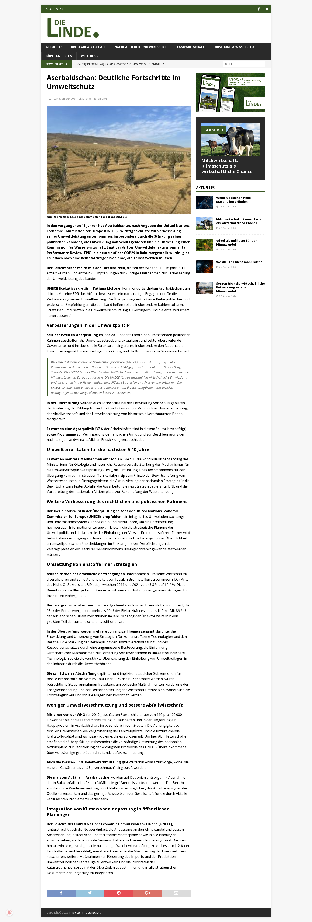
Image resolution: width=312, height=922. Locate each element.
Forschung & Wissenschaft (235, 47)
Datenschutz (93, 912)
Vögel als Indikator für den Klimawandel (236, 242)
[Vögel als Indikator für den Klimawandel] (204, 245)
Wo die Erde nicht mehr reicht (239, 262)
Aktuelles (54, 47)
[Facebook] (258, 9)
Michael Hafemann (94, 99)
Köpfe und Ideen (59, 56)
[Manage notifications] (9, 912)
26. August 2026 (227, 266)
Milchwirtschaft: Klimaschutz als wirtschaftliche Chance (227, 166)
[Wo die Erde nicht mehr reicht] (204, 266)
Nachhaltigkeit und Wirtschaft (141, 47)
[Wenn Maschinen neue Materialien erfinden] (204, 202)
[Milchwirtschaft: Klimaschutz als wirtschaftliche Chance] (230, 139)
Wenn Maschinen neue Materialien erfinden (233, 200)
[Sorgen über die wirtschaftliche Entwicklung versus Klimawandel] (204, 288)
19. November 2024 (64, 99)
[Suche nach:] (244, 64)
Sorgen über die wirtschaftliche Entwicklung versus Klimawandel (240, 287)
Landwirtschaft (191, 47)
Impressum (76, 912)
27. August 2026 (227, 206)
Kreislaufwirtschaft (88, 47)
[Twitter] (267, 9)
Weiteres (88, 56)
